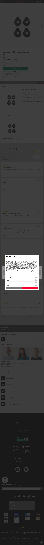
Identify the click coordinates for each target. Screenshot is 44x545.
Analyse (8, 277)
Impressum (9, 272)
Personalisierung (9, 282)
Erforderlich (9, 275)
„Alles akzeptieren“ (11, 266)
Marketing (8, 280)
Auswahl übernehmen (14, 288)
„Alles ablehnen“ (16, 263)
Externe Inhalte (9, 285)
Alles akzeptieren (30, 288)
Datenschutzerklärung (32, 271)
